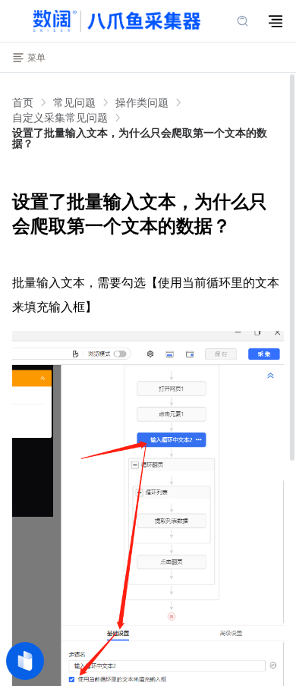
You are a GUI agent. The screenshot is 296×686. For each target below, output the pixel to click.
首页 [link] (22, 102)
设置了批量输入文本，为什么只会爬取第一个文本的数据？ (139, 137)
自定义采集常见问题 (60, 117)
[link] (74, 102)
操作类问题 (141, 102)
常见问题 (74, 102)
